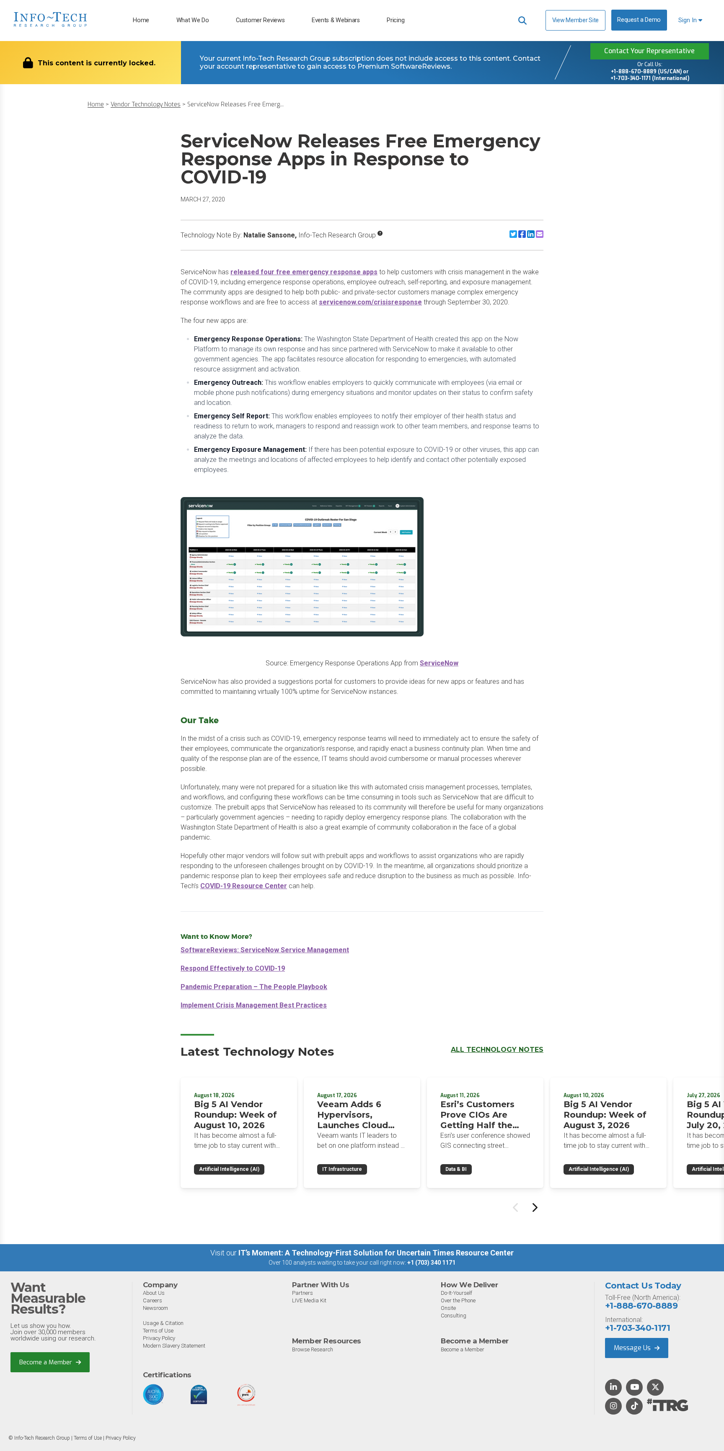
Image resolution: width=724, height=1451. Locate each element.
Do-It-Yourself (456, 1293)
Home (141, 20)
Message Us (633, 1347)
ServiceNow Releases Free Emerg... (235, 104)
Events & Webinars (336, 20)
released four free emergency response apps (304, 272)
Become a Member (46, 1362)
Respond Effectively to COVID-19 (233, 968)
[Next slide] (534, 1207)
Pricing (395, 20)
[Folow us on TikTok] (634, 1406)
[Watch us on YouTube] (634, 1388)
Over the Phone (458, 1300)
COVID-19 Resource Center (243, 886)
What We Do (192, 20)
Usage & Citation (163, 1323)
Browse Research (312, 1349)
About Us (154, 1293)
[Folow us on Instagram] (613, 1406)
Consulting (453, 1315)
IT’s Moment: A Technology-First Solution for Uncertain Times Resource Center (376, 1252)
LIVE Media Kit (309, 1300)
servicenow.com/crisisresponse (370, 302)
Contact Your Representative (649, 50)
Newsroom (155, 1308)
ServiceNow (439, 663)
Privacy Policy (159, 1338)
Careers (152, 1300)
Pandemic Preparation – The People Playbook (254, 987)
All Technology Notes (497, 1050)
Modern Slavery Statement (174, 1346)
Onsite (448, 1308)
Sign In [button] (688, 20)
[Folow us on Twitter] (655, 1388)
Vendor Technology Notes (146, 104)
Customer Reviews (260, 20)
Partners (302, 1293)
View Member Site (575, 20)
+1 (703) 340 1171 (431, 1262)
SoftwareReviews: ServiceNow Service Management (265, 950)
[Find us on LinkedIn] (613, 1388)
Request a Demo (639, 19)
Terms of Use (158, 1330)
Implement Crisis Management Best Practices (254, 1005)
